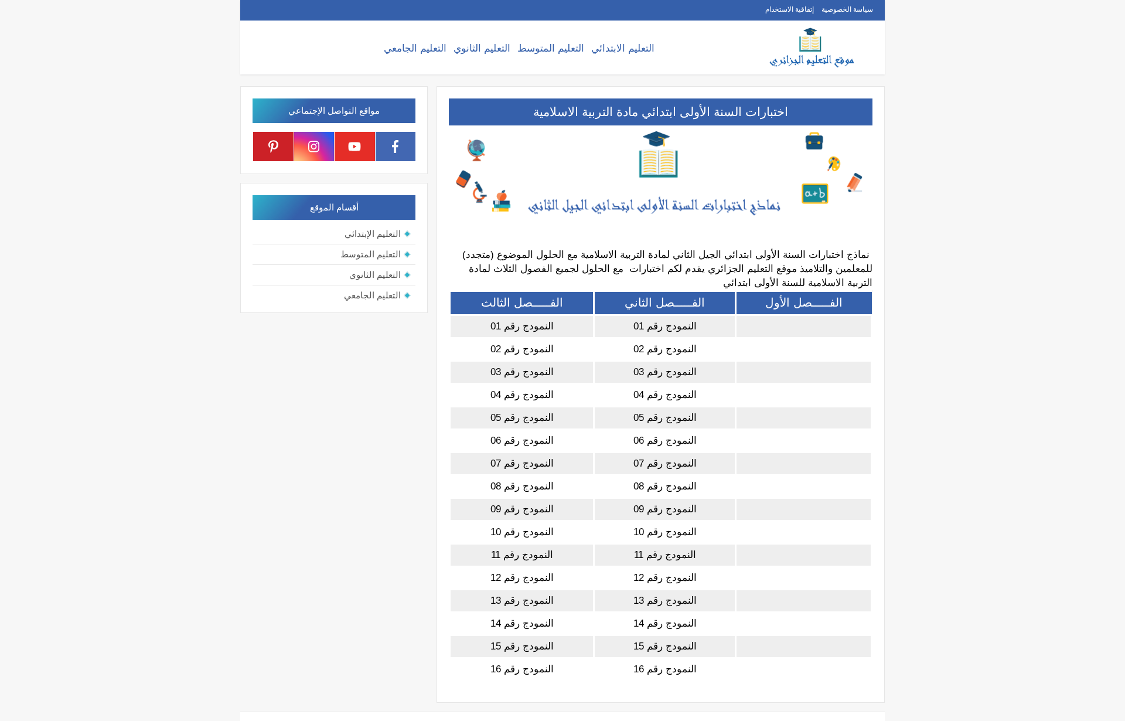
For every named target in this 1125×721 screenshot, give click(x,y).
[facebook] (396, 146)
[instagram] (314, 146)
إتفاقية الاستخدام (789, 9)
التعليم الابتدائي (622, 48)
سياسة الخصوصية (847, 9)
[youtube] (355, 146)
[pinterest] (273, 146)
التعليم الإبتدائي (373, 234)
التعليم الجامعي (415, 48)
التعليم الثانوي (482, 48)
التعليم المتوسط (550, 48)
